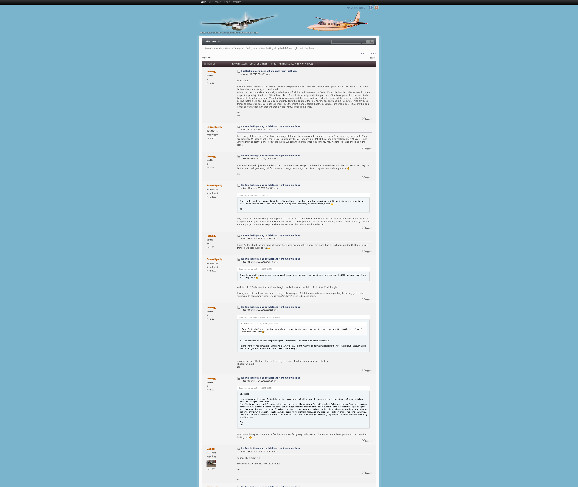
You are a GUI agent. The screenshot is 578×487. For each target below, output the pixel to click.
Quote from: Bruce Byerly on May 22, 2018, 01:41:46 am (259, 317)
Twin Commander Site (356, 7)
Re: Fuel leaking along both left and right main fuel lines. (270, 126)
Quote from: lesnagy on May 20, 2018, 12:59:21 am (257, 195)
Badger (211, 448)
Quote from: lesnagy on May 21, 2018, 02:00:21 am (257, 269)
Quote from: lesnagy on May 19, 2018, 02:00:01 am (257, 388)
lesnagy (211, 71)
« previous (365, 53)
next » (373, 53)
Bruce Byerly (214, 127)
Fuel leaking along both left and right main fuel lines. (269, 70)
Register (216, 41)
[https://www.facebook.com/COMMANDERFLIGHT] (370, 8)
